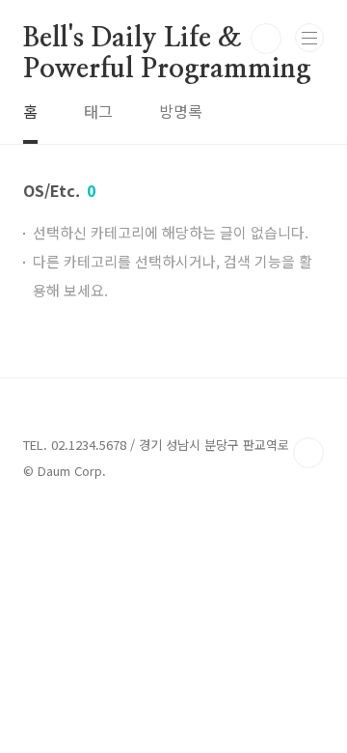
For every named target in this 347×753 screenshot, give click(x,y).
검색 (266, 38)
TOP (308, 452)
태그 (98, 111)
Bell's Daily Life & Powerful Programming (167, 39)
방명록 (180, 111)
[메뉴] (309, 37)
